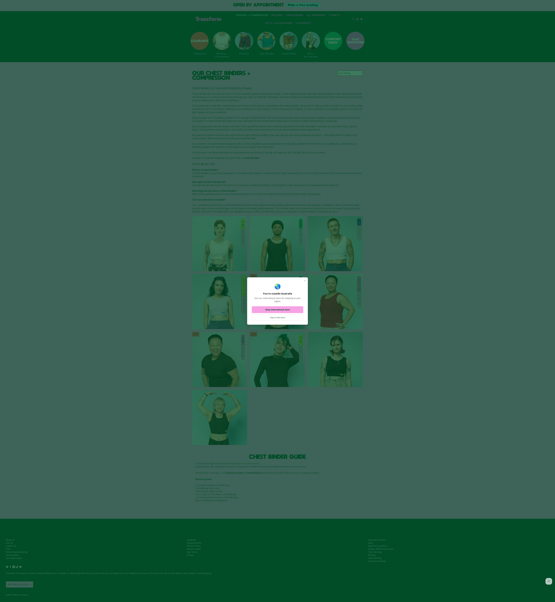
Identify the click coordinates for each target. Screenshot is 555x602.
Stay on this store (277, 317)
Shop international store (277, 309)
